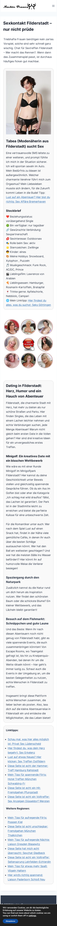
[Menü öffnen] (53, 6)
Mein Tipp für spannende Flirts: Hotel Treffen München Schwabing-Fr (27, 779)
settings (32, 915)
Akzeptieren (10, 921)
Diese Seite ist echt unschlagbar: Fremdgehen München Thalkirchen (28, 831)
